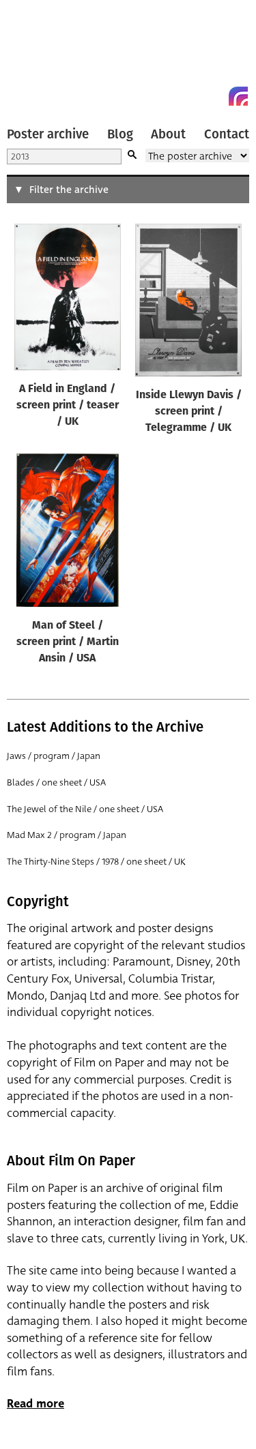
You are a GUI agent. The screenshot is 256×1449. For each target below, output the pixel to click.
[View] (67, 300)
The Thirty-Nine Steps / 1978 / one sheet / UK (96, 861)
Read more (35, 1403)
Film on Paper (37, 56)
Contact (226, 134)
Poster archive (48, 134)
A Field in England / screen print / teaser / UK (67, 406)
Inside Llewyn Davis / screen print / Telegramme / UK (189, 412)
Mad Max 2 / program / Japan (66, 834)
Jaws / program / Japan (53, 755)
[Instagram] (238, 96)
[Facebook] (213, 96)
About (168, 134)
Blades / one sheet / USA (56, 782)
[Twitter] (189, 96)
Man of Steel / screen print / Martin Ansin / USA (67, 642)
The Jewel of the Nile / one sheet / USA (85, 809)
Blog (120, 134)
